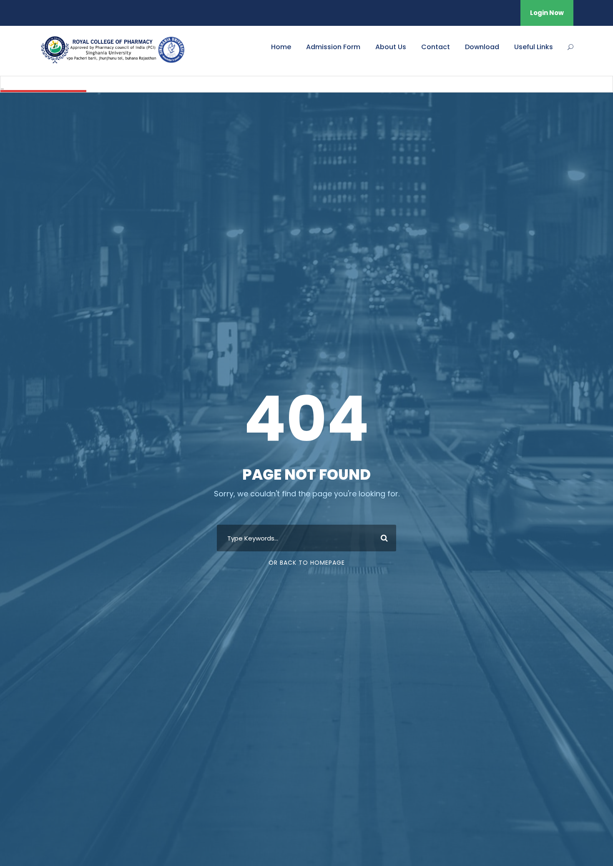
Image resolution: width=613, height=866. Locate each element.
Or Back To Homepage (307, 562)
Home (281, 47)
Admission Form (333, 47)
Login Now (547, 12)
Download (482, 47)
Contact (435, 47)
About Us (390, 47)
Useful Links (533, 47)
